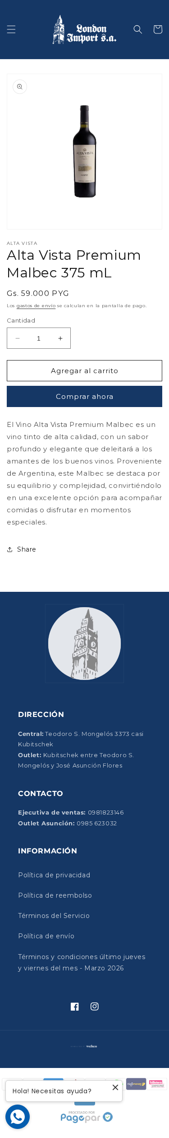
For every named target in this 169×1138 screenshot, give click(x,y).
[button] (11, 29)
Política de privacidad (54, 875)
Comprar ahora (85, 396)
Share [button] (27, 549)
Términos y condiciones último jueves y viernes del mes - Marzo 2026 (82, 962)
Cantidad (21, 320)
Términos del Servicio (54, 916)
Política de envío (46, 936)
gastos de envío (36, 306)
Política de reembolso (55, 895)
